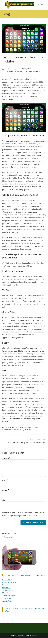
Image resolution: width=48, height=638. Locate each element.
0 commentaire (34, 72)
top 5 (21, 430)
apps (21, 427)
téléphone (15, 430)
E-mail (5, 490)
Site (3, 500)
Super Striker (6, 598)
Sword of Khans (7, 601)
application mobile (13, 141)
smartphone (6, 430)
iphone (26, 427)
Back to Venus (7, 579)
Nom (5, 480)
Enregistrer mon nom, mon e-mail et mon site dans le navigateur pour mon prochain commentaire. (23, 514)
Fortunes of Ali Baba (9, 582)
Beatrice (8, 69)
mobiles (35, 427)
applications (14, 427)
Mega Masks (6, 593)
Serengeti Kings (7, 590)
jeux (30, 427)
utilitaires (27, 430)
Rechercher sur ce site (9, 533)
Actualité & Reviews (13, 72)
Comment (7, 458)
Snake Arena (6, 585)
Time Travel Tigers (8, 596)
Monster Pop (6, 588)
